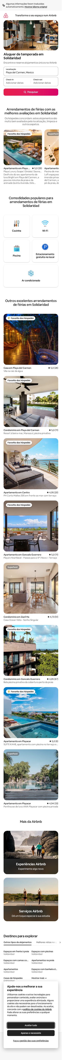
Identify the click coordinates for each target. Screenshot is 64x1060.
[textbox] (17, 83)
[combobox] (31, 72)
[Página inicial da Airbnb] (6, 15)
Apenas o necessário (31, 1033)
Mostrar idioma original (36, 6)
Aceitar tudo (31, 1025)
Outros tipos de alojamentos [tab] (18, 942)
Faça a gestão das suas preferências (31, 1040)
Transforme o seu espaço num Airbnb (35, 15)
